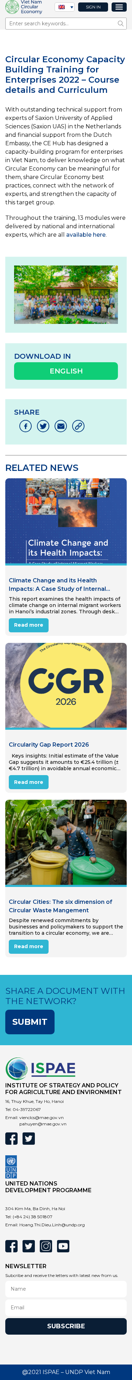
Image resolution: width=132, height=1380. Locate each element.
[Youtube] (63, 1246)
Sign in (93, 7)
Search (122, 23)
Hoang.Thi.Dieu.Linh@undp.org (52, 1224)
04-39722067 (27, 1109)
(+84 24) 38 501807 (32, 1216)
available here (86, 234)
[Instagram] (46, 1246)
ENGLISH (66, 371)
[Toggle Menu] (119, 7)
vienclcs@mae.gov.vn (41, 1117)
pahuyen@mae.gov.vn (43, 1123)
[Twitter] (29, 1138)
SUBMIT (30, 1022)
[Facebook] (11, 1138)
